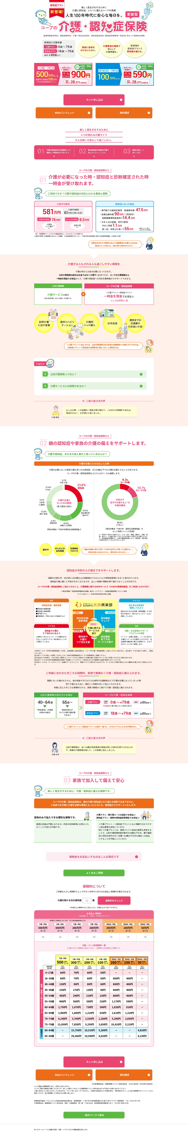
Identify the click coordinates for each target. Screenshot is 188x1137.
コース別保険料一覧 (119, 300)
